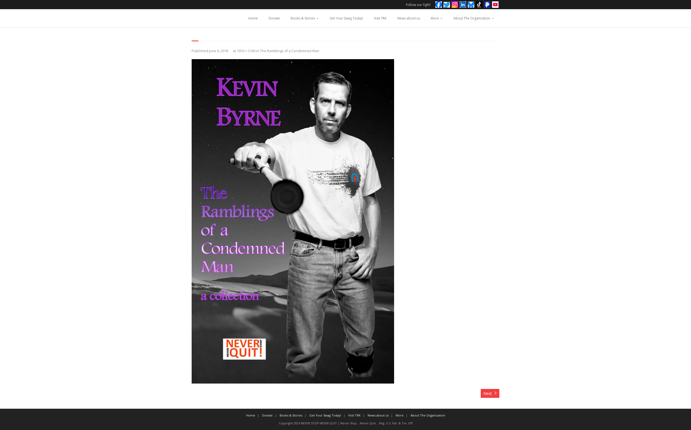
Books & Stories (303, 18)
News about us (408, 18)
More (435, 18)
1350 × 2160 (246, 51)
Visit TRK (380, 18)
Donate (274, 18)
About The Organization (471, 18)
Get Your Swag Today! (346, 18)
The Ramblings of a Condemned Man (289, 51)
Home (253, 18)
